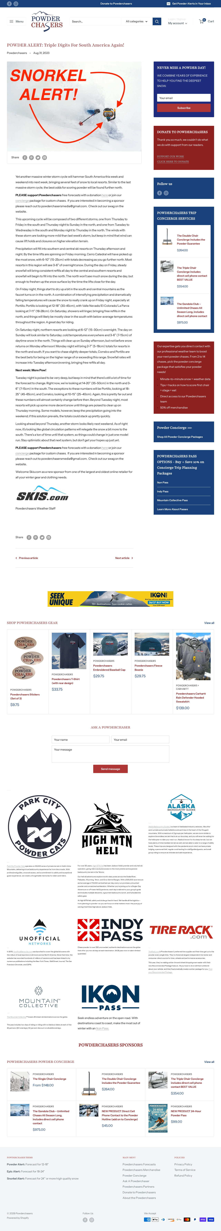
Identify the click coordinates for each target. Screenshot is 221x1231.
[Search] (157, 21)
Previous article (28, 558)
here (105, 195)
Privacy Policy (183, 1164)
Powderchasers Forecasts (139, 1164)
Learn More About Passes (172, 509)
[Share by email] (44, 157)
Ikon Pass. (102, 1028)
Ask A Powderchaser (136, 1181)
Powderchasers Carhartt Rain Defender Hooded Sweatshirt (191, 697)
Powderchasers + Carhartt (187, 687)
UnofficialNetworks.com (22, 952)
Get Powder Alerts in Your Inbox (191, 3)
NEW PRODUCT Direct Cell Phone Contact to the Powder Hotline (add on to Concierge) (120, 1115)
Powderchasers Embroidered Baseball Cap (109, 667)
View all (209, 623)
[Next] (214, 672)
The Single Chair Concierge (49, 1078)
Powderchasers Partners (138, 1186)
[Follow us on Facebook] (9, 3)
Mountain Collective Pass (172, 500)
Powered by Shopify (18, 1217)
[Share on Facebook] (24, 157)
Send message (110, 769)
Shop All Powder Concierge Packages (180, 436)
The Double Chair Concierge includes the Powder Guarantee (191, 239)
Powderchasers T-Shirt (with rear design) (66, 681)
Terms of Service (184, 1170)
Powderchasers (187, 231)
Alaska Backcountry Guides (159, 827)
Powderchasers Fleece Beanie (148, 667)
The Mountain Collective (16, 1017)
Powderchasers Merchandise (141, 1170)
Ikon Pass (162, 482)
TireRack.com (153, 952)
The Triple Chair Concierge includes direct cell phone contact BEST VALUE (192, 274)
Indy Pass (162, 491)
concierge (22, 200)
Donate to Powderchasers (116, 3)
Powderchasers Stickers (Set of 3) (25, 696)
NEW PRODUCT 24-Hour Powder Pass (186, 1113)
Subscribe (183, 108)
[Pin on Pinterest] (31, 157)
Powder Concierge (134, 1175)
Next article (122, 558)
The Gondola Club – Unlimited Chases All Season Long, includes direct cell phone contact (192, 310)
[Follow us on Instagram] (15, 3)
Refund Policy (183, 1175)
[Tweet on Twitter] (38, 157)
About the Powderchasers (139, 1198)
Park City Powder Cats (16, 866)
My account (176, 23)
